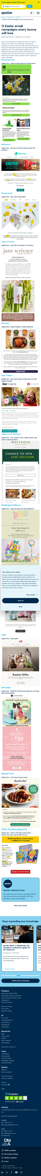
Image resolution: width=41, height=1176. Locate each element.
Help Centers (5, 1043)
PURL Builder (5, 1056)
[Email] (5, 910)
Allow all (20, 600)
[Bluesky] (35, 910)
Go (30, 6)
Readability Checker (7, 1060)
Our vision (4, 1018)
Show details (30, 595)
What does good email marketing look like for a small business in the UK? (17, 948)
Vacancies (5, 1085)
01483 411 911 (8, 1122)
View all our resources (8, 1047)
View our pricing (6, 1006)
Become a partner (7, 1078)
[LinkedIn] (13, 910)
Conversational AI (7, 1020)
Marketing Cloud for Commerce (11, 996)
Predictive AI (5, 1025)
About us (4, 1070)
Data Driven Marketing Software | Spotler (6, 13)
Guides (3, 1038)
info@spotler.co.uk (9, 1133)
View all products (6, 1002)
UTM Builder (5, 1054)
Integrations (5, 1000)
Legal (3, 1089)
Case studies (5, 1036)
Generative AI (5, 1022)
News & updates (6, 1072)
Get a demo (5, 1009)
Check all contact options (9, 1116)
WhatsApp (6, 1135)
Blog (2, 1034)
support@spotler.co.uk (10, 1125)
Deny (20, 606)
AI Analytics (5, 1027)
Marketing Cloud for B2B (9, 993)
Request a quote (6, 1011)
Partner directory (6, 1076)
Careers (3, 1082)
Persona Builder (6, 1063)
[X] (20, 910)
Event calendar (6, 1040)
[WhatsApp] (28, 910)
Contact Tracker (6, 1058)
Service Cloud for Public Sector (11, 998)
